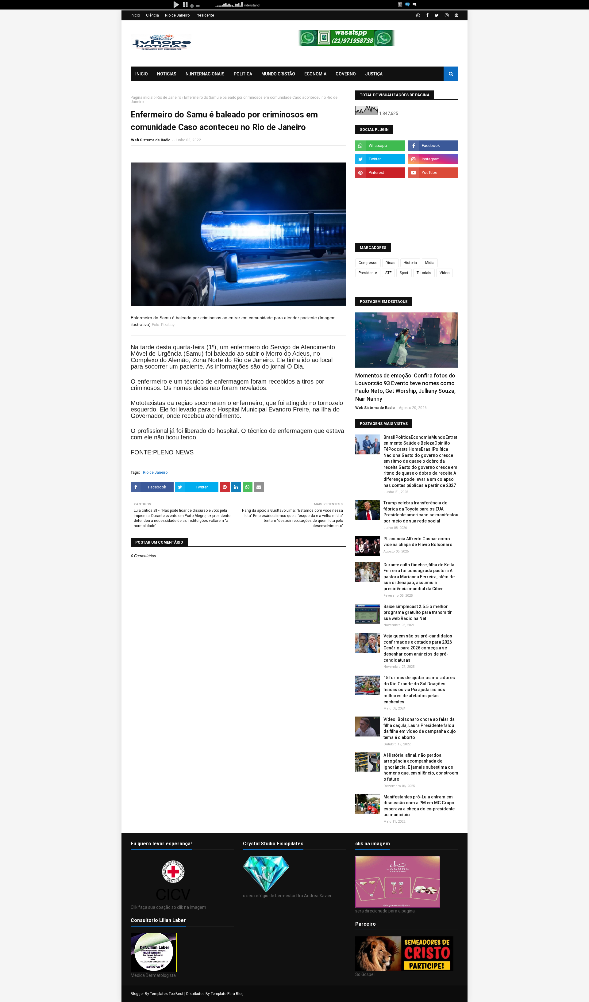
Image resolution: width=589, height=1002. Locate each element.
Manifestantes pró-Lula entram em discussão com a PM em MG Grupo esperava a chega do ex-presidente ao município (419, 805)
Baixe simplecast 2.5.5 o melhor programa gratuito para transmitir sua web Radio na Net (417, 612)
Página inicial (142, 97)
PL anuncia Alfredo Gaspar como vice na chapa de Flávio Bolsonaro (417, 541)
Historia (410, 263)
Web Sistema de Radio (151, 140)
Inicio (135, 15)
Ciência (152, 15)
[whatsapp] (418, 15)
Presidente (205, 15)
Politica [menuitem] (243, 73)
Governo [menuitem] (346, 73)
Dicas (390, 263)
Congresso (368, 263)
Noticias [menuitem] (166, 73)
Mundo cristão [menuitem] (278, 73)
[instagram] (446, 15)
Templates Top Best (166, 994)
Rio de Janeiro (177, 15)
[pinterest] (455, 15)
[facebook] (427, 15)
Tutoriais (424, 273)
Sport (404, 273)
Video (444, 273)
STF (388, 273)
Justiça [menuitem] (374, 73)
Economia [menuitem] (315, 73)
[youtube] (433, 172)
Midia (429, 263)
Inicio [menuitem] (141, 73)
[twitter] (436, 15)
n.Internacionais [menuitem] (205, 73)
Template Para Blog (227, 994)
